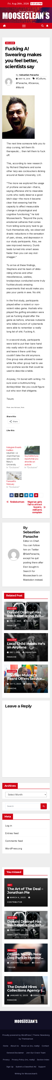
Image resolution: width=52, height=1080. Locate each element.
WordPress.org (13, 848)
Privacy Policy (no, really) (23, 1059)
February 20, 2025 (20, 930)
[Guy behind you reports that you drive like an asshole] (32, 450)
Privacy (6, 1059)
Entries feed (11, 833)
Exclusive (10, 43)
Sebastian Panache (29, 75)
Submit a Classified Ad (26, 1066)
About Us (15, 1046)
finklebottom (17, 502)
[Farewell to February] (14, 475)
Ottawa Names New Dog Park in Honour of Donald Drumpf (24, 957)
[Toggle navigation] (24, 26)
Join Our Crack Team (35, 1053)
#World (20, 87)
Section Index (43, 1059)
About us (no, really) (30, 1046)
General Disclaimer (15, 1053)
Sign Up (9, 1066)
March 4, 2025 (18, 897)
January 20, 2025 (20, 963)
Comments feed (14, 840)
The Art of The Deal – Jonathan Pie (25, 891)
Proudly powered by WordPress (17, 1035)
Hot (10, 885)
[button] (42, 25)
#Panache (21, 83)
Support (41, 1066)
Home (5, 1046)
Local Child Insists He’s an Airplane (26, 645)
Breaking (12, 950)
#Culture (40, 78)
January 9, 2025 (19, 995)
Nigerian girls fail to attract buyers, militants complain (35, 507)
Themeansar (27, 1039)
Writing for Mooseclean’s (26, 1073)
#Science (33, 83)
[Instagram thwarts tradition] (15, 457)
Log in (8, 825)
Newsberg (45, 1035)
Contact (45, 1046)
